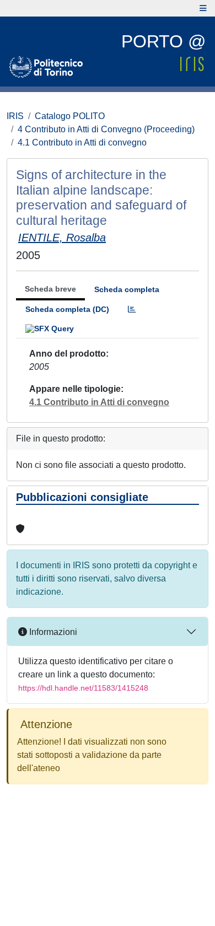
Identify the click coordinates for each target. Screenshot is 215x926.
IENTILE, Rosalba (62, 238)
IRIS (15, 116)
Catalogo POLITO (70, 116)
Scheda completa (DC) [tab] (67, 309)
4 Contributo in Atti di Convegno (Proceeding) (106, 129)
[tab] (132, 309)
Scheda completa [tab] (126, 289)
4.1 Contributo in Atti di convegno (82, 142)
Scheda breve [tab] (50, 288)
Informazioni (52, 632)
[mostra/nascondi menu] (203, 8)
